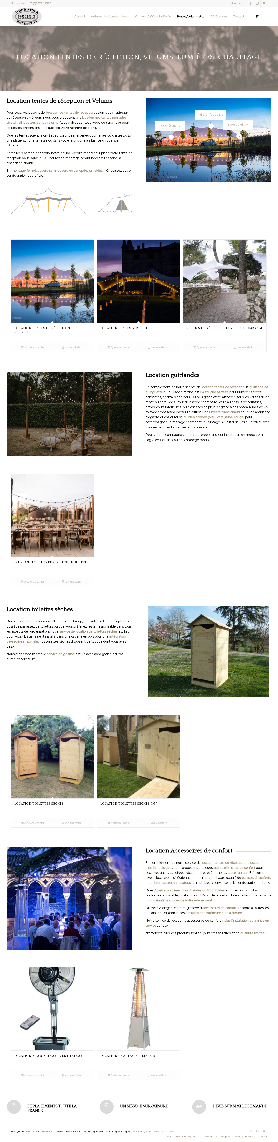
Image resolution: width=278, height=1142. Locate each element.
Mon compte (238, 3)
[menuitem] (236, 3)
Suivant (122, 201)
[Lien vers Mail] (264, 3)
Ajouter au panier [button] (34, 347)
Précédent (16, 201)
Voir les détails (72, 347)
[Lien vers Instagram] (257, 3)
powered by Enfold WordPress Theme (153, 1131)
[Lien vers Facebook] (251, 3)
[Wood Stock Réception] (27, 16)
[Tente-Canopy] (85, 212)
